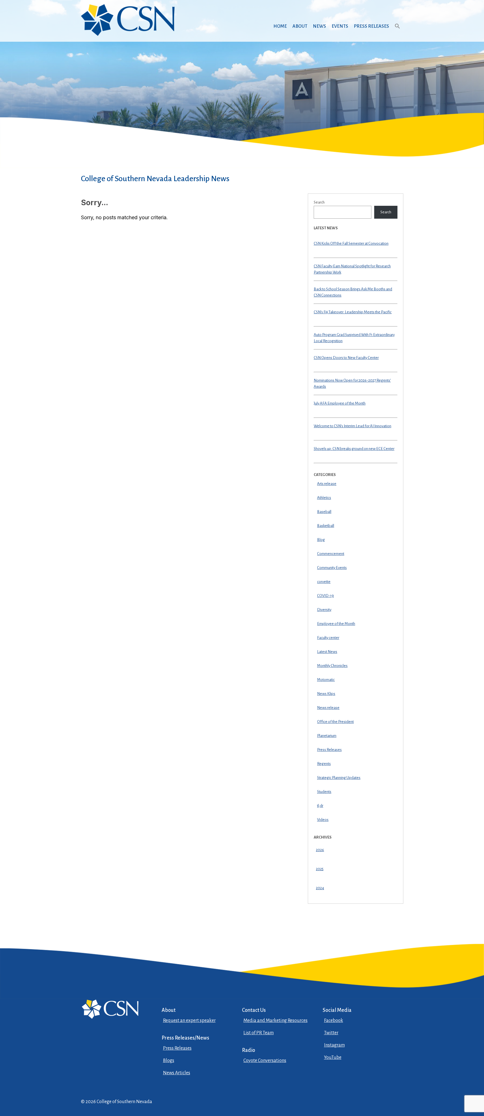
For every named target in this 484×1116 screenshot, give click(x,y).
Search (319, 202)
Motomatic (326, 680)
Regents (324, 764)
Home (280, 26)
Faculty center (328, 638)
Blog (321, 540)
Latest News (327, 652)
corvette (324, 582)
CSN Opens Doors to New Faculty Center (346, 358)
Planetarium (326, 736)
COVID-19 (325, 596)
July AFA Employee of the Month (340, 403)
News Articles (176, 1072)
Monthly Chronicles (332, 666)
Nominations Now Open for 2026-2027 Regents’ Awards (352, 383)
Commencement (330, 554)
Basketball (325, 526)
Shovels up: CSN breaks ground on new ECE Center (354, 449)
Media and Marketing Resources (275, 1020)
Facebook (333, 1020)
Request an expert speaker (189, 1020)
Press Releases (371, 26)
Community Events (332, 568)
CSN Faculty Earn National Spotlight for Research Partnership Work (352, 269)
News (319, 26)
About (299, 26)
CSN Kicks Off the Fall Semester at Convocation (351, 243)
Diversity (324, 610)
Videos (323, 820)
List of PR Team (258, 1032)
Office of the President (335, 722)
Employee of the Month (336, 624)
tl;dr (320, 806)
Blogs (168, 1060)
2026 (320, 850)
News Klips (326, 694)
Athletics (324, 498)
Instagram (334, 1045)
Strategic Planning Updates (338, 778)
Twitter (331, 1032)
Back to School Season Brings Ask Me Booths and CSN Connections (353, 292)
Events (340, 26)
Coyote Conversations (264, 1060)
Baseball (324, 512)
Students (324, 792)
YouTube (332, 1057)
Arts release (326, 484)
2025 (320, 869)
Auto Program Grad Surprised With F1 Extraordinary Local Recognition (354, 338)
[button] (397, 31)
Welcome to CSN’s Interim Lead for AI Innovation (352, 426)
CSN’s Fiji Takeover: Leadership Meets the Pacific (353, 312)
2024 (320, 888)
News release (328, 708)
